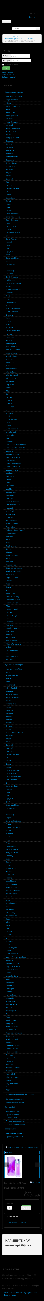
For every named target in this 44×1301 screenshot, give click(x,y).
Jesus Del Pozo (11, 356)
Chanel (8, 204)
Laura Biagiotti (11, 419)
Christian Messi (12, 773)
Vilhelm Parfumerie (13, 644)
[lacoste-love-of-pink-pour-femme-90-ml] (22, 1147)
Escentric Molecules (13, 289)
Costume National (13, 233)
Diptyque (9, 252)
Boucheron (10, 160)
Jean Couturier (11, 346)
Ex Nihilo (9, 293)
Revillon (9, 549)
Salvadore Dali (11, 565)
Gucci (8, 318)
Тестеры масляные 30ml (15, 1121)
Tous (7, 619)
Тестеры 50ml (11, 1118)
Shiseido (9, 584)
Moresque (10, 495)
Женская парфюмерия (14, 38)
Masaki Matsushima (13, 467)
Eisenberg (10, 271)
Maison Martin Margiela (15, 448)
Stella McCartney (12, 596)
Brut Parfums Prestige (14, 732)
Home (7, 36)
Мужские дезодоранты (15, 1136)
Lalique (8, 410)
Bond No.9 (10, 153)
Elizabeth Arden (12, 277)
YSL (7, 653)
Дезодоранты (10, 1129)
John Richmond (12, 375)
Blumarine (10, 150)
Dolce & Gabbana (12, 258)
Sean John (10, 574)
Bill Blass (9, 147)
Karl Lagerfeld (11, 916)
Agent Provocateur (13, 106)
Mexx (8, 482)
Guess (8, 324)
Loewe (8, 426)
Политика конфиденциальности (24, 1293)
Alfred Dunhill (11, 688)
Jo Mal (8, 365)
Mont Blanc (10, 982)
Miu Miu (9, 489)
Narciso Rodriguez (13, 505)
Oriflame (9, 517)
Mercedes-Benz (12, 976)
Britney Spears (11, 163)
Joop (7, 906)
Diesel (8, 245)
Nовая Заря (10, 514)
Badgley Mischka (12, 138)
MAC (7, 438)
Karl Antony (10, 913)
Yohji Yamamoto (12, 650)
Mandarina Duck (12, 454)
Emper (8, 818)
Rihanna (9, 552)
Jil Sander (9, 359)
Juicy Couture (11, 378)
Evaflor (8, 830)
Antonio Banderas (13, 128)
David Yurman (11, 239)
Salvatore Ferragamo (14, 568)
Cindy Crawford (12, 220)
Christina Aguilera (13, 217)
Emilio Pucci (10, 280)
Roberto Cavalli (12, 555)
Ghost (8, 305)
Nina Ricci (10, 511)
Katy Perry (10, 384)
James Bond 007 (12, 887)
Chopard (9, 210)
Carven (8, 195)
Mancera (9, 451)
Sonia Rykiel (10, 593)
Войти (6, 68)
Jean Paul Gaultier (13, 350)
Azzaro (8, 134)
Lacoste (30, 38)
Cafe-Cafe (9, 748)
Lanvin (8, 416)
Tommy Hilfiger (12, 615)
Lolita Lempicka (12, 429)
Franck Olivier (11, 302)
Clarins (8, 223)
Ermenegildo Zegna (13, 283)
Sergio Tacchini (12, 577)
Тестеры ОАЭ (10, 1107)
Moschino (9, 498)
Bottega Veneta (12, 157)
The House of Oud (13, 600)
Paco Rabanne (11, 520)
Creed (8, 236)
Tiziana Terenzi (12, 609)
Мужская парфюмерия (14, 664)
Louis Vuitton (11, 435)
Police (8, 539)
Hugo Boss (10, 337)
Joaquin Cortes (11, 369)
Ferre (8, 299)
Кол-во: (10, 1203)
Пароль (8, 60)
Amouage (9, 119)
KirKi (8, 394)
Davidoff (9, 242)
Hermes (9, 334)
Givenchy (9, 315)
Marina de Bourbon (13, 463)
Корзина (32, 17)
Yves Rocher (10, 660)
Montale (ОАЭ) (11, 492)
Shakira (9, 581)
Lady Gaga (10, 407)
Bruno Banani (11, 166)
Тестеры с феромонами (15, 1124)
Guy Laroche (10, 327)
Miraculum (10, 486)
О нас (6, 1293)
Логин (7, 56)
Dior (7, 248)
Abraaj (8, 672)
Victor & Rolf (10, 637)
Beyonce (9, 144)
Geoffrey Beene (12, 849)
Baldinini (9, 141)
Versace (9, 634)
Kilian (8, 391)
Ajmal (8, 109)
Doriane (9, 261)
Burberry (9, 169)
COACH (8, 229)
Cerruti (8, 201)
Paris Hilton (10, 527)
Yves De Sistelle (12, 656)
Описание (13, 1223)
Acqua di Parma (12, 100)
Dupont (9, 267)
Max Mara (10, 476)
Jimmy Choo (10, 362)
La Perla (9, 400)
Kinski (8, 925)
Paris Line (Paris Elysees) (15, 530)
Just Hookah (10, 381)
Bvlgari (8, 172)
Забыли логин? (8, 74)
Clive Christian (11, 226)
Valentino (9, 625)
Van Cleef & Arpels (13, 628)
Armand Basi (11, 131)
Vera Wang (10, 631)
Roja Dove (9, 562)
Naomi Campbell (12, 501)
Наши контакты (10, 1295)
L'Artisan (9, 397)
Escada (8, 286)
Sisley (8, 590)
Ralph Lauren (11, 546)
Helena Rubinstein (13, 331)
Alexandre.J (10, 112)
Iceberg (9, 340)
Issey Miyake (11, 343)
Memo (8, 479)
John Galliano (11, 372)
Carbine (9, 185)
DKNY (8, 255)
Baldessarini (10, 710)
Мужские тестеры (13, 1115)
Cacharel (9, 179)
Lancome (9, 413)
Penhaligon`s (11, 533)
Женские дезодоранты (15, 1133)
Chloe (8, 207)
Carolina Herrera (12, 188)
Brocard (9, 726)
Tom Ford (9, 612)
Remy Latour (11, 1023)
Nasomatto (10, 508)
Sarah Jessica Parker (14, 571)
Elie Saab (9, 274)
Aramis (8, 701)
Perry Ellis (9, 536)
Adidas (8, 103)
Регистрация (7, 72)
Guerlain (9, 321)
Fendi (8, 296)
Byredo (8, 176)
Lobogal (9, 422)
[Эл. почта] (35, 1182)
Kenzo (8, 388)
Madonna (9, 441)
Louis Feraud (11, 432)
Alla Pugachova (12, 115)
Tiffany (8, 606)
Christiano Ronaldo (13, 776)
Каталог (16, 36)
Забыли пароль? (8, 77)
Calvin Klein (10, 182)
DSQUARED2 (10, 264)
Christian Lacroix (12, 214)
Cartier (8, 191)
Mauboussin (10, 473)
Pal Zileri (9, 1007)
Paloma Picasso (12, 524)
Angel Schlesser (12, 122)
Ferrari (8, 840)
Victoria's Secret (12, 641)
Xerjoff (8, 647)
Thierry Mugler (12, 603)
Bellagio (9, 716)
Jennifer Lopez (11, 353)
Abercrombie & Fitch (14, 96)
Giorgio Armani (12, 312)
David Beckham (12, 786)
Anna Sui (9, 125)
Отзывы (24, 1223)
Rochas (8, 558)
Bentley (9, 720)
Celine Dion (10, 198)
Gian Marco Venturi (13, 308)
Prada (8, 543)
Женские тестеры (13, 1111)
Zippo (8, 1090)
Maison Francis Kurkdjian (16, 445)
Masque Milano (12, 470)
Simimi (8, 587)
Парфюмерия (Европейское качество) (20, 1094)
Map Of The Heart (13, 457)
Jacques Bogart (12, 884)
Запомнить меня (11, 65)
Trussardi (9, 622)
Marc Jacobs (10, 460)
